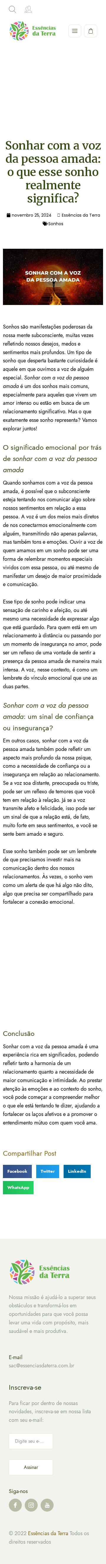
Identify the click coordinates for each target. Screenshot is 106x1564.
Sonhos (55, 224)
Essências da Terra (48, 1533)
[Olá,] (28, 9)
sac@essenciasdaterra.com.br (41, 1365)
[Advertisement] (53, 103)
